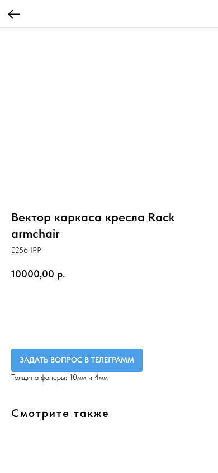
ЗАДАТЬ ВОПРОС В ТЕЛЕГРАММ (77, 359)
